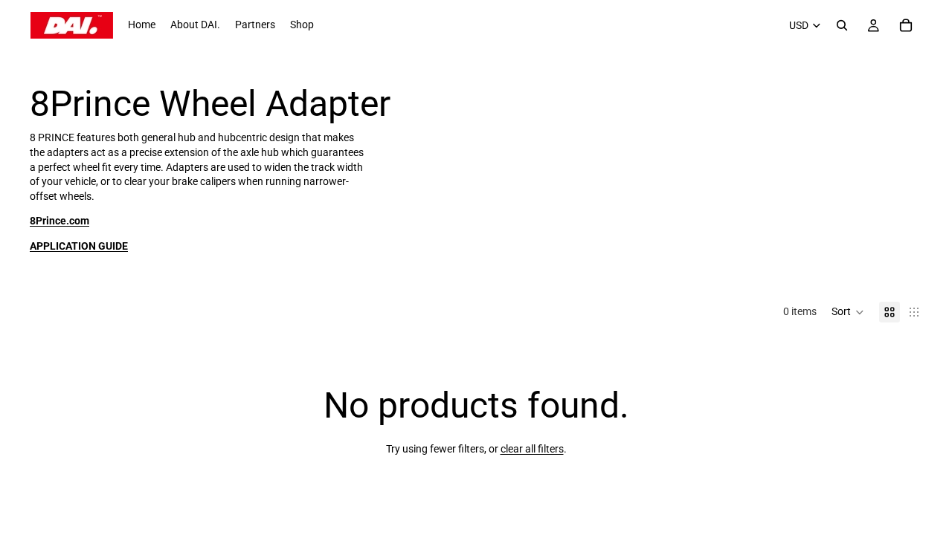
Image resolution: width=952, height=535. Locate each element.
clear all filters (532, 449)
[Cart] (906, 25)
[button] (848, 312)
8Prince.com (59, 221)
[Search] (842, 25)
